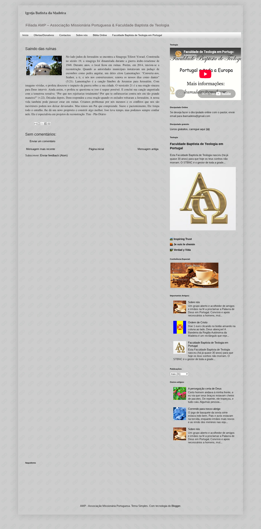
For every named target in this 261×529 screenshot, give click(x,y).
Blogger (176, 505)
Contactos (65, 35)
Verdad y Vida (182, 249)
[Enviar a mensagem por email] (35, 123)
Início (25, 35)
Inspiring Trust (183, 238)
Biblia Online (100, 35)
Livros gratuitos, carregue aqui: (190, 129)
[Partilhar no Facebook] (45, 123)
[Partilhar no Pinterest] (49, 123)
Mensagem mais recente (40, 148)
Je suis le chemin (184, 244)
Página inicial (96, 148)
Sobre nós (82, 35)
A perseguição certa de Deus (205, 388)
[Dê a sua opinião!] (39, 123)
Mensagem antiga (148, 148)
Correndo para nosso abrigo (204, 408)
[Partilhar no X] (42, 123)
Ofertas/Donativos (44, 35)
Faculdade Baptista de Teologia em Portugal (137, 35)
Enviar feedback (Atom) (54, 155)
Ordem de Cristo (197, 322)
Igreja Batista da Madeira (45, 13)
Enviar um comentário (42, 141)
